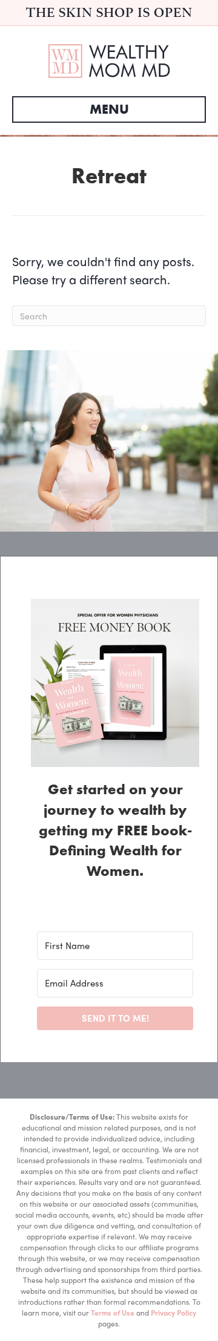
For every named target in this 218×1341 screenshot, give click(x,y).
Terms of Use (112, 1312)
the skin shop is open (109, 12)
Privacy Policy (173, 1312)
